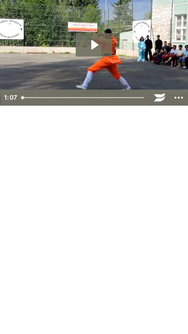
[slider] (84, 98)
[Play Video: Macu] (94, 45)
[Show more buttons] (178, 98)
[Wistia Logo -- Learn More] (159, 98)
